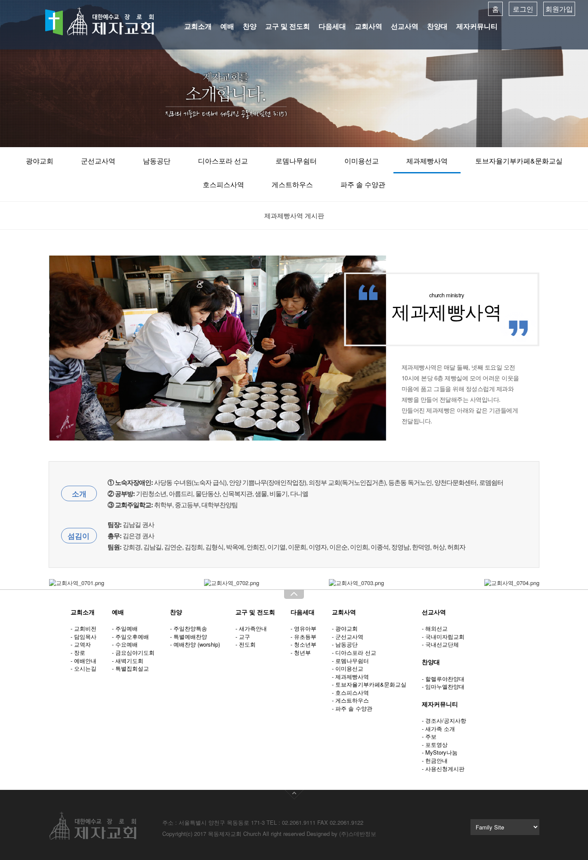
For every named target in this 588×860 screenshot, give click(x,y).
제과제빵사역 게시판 (294, 215)
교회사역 (368, 26)
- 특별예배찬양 (188, 636)
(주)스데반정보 (357, 833)
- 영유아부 (303, 628)
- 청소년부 (303, 644)
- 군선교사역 (347, 636)
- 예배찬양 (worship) (195, 644)
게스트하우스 (292, 184)
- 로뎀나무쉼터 (350, 661)
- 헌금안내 (435, 760)
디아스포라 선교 (223, 161)
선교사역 (404, 26)
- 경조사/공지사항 (444, 720)
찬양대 (437, 26)
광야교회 (39, 161)
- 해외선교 (435, 628)
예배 (227, 26)
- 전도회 (245, 644)
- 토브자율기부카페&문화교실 (369, 684)
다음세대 (332, 26)
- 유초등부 (303, 636)
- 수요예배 (125, 644)
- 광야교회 (345, 628)
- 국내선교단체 (440, 644)
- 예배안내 (83, 661)
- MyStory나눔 (440, 752)
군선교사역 (98, 161)
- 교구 (242, 636)
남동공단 (156, 161)
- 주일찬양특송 (188, 628)
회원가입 (559, 9)
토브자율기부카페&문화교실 (519, 161)
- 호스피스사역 (350, 692)
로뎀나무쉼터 (296, 161)
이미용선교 (361, 161)
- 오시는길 (83, 668)
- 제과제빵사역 (350, 676)
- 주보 (429, 736)
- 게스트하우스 (350, 700)
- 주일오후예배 (130, 636)
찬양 (250, 26)
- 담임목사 (83, 636)
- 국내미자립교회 (443, 636)
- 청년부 (301, 652)
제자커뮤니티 (477, 26)
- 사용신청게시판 (443, 768)
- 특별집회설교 (130, 668)
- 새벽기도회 (127, 661)
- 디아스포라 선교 (354, 652)
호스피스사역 (223, 184)
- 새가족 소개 (438, 728)
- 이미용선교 (347, 668)
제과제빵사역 (427, 161)
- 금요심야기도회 (133, 652)
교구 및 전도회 (287, 26)
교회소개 (198, 26)
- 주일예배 (125, 628)
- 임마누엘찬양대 (443, 686)
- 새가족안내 (251, 628)
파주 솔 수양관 (362, 184)
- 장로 (78, 652)
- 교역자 (81, 644)
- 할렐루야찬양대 (443, 679)
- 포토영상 (435, 744)
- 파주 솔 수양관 (352, 708)
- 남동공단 (345, 644)
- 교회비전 (83, 628)
